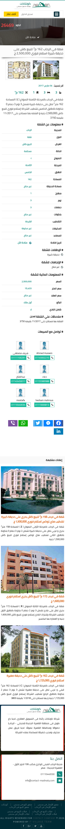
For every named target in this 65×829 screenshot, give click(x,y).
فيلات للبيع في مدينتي (17, 811)
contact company (44, 818)
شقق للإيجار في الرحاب (45, 807)
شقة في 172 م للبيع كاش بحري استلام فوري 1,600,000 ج (35, 599)
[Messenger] (48, 423)
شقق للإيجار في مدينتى (48, 804)
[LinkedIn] (58, 431)
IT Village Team (40, 821)
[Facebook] (58, 423)
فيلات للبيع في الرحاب (42, 811)
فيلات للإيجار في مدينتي (18, 814)
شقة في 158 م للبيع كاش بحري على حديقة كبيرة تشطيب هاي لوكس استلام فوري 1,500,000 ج (32, 519)
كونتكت (4, 804)
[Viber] (13, 423)
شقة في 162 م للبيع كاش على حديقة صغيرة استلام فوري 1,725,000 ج (35, 678)
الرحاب (11, 723)
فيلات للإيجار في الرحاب (46, 814)
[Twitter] (38, 423)
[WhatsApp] (23, 423)
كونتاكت (49, 718)
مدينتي (21, 723)
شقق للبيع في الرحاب (19, 807)
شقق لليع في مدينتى (23, 804)
